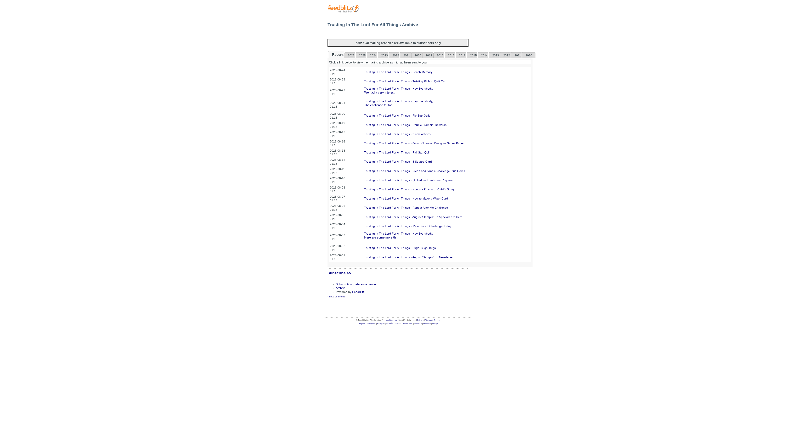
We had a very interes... (380, 92)
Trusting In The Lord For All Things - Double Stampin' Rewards (405, 125)
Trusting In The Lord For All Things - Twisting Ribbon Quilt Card (405, 81)
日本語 (435, 324)
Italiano (398, 324)
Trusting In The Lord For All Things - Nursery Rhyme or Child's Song (409, 189)
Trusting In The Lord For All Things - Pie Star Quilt (397, 115)
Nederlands (408, 324)
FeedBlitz (358, 291)
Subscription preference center (356, 284)
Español (389, 324)
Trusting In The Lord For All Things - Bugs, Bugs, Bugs (400, 248)
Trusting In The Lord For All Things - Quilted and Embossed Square (408, 180)
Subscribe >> (339, 273)
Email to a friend (337, 296)
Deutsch (427, 324)
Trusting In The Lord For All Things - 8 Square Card (398, 161)
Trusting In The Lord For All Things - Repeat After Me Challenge (406, 207)
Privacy (420, 320)
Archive (341, 288)
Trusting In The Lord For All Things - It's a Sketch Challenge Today (407, 226)
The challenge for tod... (379, 105)
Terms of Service (432, 320)
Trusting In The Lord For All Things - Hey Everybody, (398, 88)
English (362, 324)
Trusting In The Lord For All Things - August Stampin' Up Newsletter (408, 257)
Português (371, 324)
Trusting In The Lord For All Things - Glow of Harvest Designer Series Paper (414, 143)
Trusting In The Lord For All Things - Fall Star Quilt (397, 152)
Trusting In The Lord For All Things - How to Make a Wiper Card (406, 198)
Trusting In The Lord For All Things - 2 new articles (397, 134)
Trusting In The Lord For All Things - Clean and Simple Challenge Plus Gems (414, 171)
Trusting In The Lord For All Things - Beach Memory (398, 72)
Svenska (418, 324)
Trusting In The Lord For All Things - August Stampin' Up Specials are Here (413, 217)
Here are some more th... (381, 237)
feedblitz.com (391, 320)
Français (381, 324)
